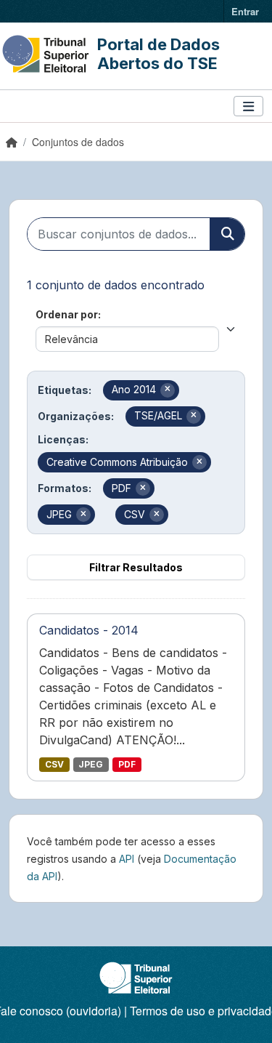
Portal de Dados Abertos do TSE (158, 54)
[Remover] (167, 390)
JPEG (90, 764)
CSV (54, 764)
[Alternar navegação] (248, 106)
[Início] (11, 141)
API (126, 859)
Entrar (245, 11)
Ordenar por (67, 314)
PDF (127, 764)
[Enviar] (227, 234)
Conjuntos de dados (78, 141)
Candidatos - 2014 (89, 630)
